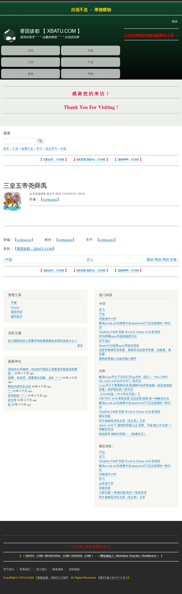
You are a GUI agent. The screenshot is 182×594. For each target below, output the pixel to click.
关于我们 (105, 341)
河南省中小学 (107, 319)
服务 (31, 74)
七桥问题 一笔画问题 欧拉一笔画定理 (122, 492)
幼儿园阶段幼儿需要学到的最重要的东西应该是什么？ (42, 341)
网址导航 (105, 416)
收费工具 (27, 148)
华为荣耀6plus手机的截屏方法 (118, 336)
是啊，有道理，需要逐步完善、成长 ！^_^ (35, 378)
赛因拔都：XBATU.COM (52, 577)
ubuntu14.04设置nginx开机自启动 (119, 345)
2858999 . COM (128, 159)
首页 (31, 50)
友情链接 (74, 569)
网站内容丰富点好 (19, 386)
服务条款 (57, 569)
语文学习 (51, 148)
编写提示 (16, 316)
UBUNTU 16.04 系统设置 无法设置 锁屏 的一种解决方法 (134, 398)
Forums (15, 307)
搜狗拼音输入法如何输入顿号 (117, 358)
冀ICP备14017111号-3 (114, 577)
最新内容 (16, 312)
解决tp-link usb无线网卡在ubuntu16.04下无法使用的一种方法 (135, 468)
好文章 (12, 400)
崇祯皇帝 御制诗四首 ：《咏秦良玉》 (122, 434)
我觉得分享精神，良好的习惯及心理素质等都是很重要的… (42, 371)
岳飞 (102, 309)
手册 (14, 303)
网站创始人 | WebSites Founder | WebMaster (128, 556)
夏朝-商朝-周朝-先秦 (163, 259)
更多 (80, 345)
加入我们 (41, 569)
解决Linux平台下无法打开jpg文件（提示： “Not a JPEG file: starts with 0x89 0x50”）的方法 (133, 379)
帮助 (90, 74)
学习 (39, 148)
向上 (90, 259)
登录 (175, 21)
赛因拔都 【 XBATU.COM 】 (51, 30)
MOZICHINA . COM (90, 159)
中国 (63, 148)
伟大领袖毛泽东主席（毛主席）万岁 (122, 421)
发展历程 (105, 488)
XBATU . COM (53, 159)
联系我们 (25, 569)
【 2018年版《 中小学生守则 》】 (120, 394)
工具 (31, 62)
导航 (90, 50)
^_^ (10, 391)
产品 (90, 62)
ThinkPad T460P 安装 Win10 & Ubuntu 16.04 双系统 (129, 332)
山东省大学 (106, 483)
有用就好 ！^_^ (17, 395)
